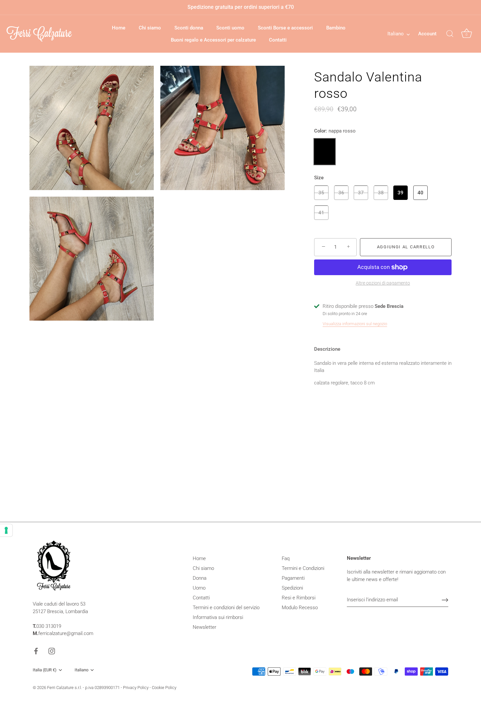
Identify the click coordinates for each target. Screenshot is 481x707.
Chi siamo (150, 28)
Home (118, 28)
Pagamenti (293, 578)
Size (319, 178)
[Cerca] (450, 34)
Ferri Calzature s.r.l (64, 687)
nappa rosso (324, 152)
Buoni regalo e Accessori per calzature (213, 40)
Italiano (395, 34)
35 (321, 193)
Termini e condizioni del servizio (226, 607)
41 (321, 213)
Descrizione (327, 349)
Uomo (199, 588)
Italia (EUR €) (45, 669)
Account (427, 34)
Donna (199, 578)
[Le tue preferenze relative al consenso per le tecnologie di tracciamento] (6, 530)
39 (400, 193)
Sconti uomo (230, 28)
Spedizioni (292, 588)
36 (341, 193)
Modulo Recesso (300, 607)
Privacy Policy (136, 687)
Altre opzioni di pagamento (383, 283)
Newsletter (204, 627)
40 (420, 193)
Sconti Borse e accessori (285, 28)
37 (361, 193)
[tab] (330, 349)
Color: (335, 131)
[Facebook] (36, 651)
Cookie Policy (164, 687)
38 (381, 193)
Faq (286, 558)
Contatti (278, 40)
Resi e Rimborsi (298, 598)
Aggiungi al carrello (406, 246)
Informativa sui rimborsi (218, 617)
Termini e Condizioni (303, 568)
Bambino (336, 28)
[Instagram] (51, 651)
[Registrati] (445, 600)
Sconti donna (188, 28)
